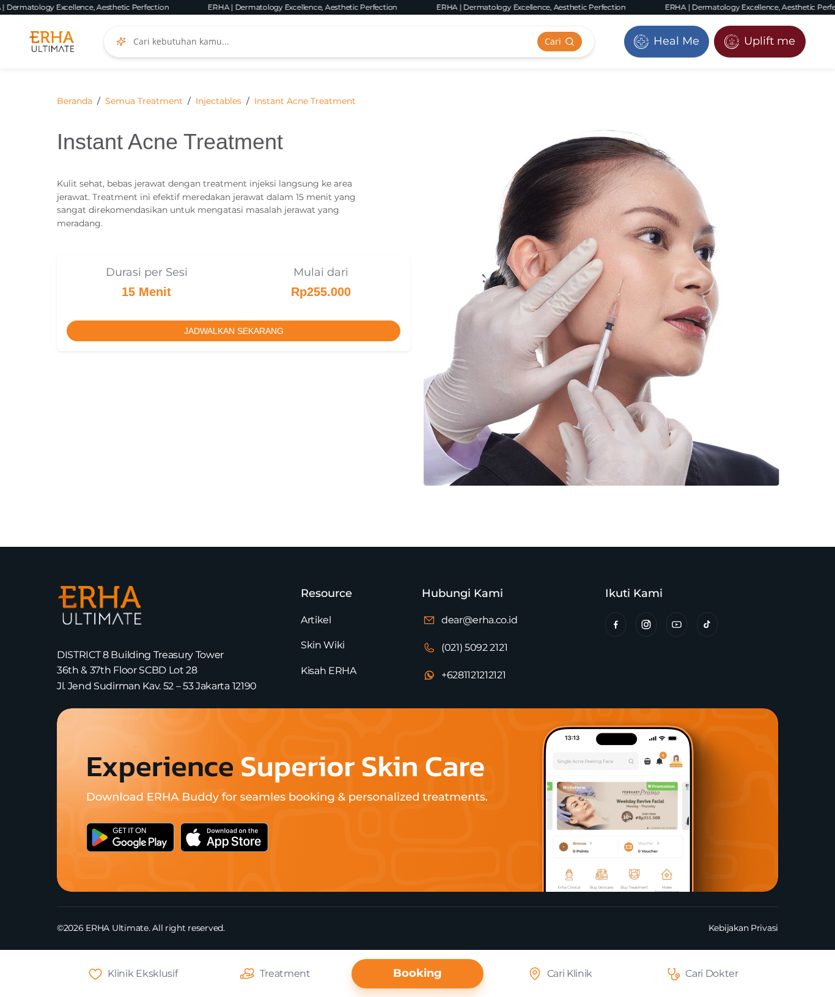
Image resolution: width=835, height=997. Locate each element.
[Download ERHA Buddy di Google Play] (136, 848)
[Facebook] (615, 624)
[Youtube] (676, 624)
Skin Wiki (323, 645)
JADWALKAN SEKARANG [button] (234, 331)
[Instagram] (646, 624)
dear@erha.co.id (479, 620)
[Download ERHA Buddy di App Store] (269, 848)
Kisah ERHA (328, 670)
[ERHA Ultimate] (51, 41)
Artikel (316, 620)
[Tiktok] (707, 624)
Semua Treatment (144, 100)
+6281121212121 (473, 675)
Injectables (218, 100)
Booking (417, 973)
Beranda (74, 100)
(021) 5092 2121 (474, 647)
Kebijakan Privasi (743, 927)
